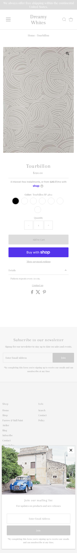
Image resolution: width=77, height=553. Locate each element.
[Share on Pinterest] (44, 293)
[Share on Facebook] (32, 293)
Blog (4, 430)
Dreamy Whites (38, 19)
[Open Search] (64, 19)
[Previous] (9, 53)
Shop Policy (8, 445)
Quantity (38, 217)
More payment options (39, 261)
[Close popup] (70, 450)
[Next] (19, 53)
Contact (6, 440)
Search (41, 410)
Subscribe (7, 435)
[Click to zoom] (67, 53)
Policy (41, 420)
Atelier (5, 425)
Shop (5, 415)
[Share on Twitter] (38, 293)
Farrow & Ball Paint (12, 420)
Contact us (37, 285)
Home (31, 35)
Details (12, 270)
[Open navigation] (11, 19)
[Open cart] (71, 19)
